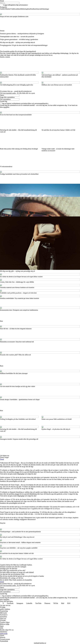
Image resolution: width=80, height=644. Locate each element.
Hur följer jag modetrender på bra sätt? (12, 570)
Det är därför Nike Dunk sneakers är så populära (16, 580)
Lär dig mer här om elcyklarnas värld (12, 574)
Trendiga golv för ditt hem (8, 568)
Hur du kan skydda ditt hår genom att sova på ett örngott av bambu (22, 576)
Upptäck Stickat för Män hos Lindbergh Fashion (16, 565)
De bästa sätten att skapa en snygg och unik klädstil (17, 572)
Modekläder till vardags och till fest (11, 578)
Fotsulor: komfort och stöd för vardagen (13, 567)
